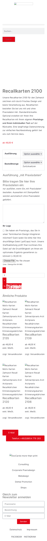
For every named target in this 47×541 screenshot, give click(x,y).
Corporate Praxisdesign (23, 470)
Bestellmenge (12, 163)
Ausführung (11, 153)
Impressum (30, 445)
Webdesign (23, 476)
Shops (24, 487)
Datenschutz (17, 445)
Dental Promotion (23, 481)
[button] (23, 24)
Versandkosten (15, 354)
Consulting (23, 464)
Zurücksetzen (29, 166)
